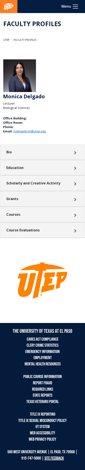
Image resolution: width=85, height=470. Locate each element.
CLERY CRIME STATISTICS (42, 345)
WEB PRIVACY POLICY (42, 439)
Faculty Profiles (25, 40)
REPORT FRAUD (42, 383)
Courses (13, 214)
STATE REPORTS (42, 395)
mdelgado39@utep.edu (29, 131)
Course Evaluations (23, 230)
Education (15, 167)
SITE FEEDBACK (54, 458)
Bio (9, 152)
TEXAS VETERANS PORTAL (42, 401)
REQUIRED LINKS (42, 389)
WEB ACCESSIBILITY (42, 433)
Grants (12, 198)
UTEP (6, 40)
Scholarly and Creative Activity (33, 183)
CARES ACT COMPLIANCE (42, 339)
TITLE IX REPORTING (42, 414)
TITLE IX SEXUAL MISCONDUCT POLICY (42, 420)
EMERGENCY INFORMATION (42, 351)
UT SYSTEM (43, 426)
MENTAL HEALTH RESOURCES (43, 364)
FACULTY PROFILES (32, 24)
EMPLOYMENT (43, 357)
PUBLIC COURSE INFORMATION (42, 376)
